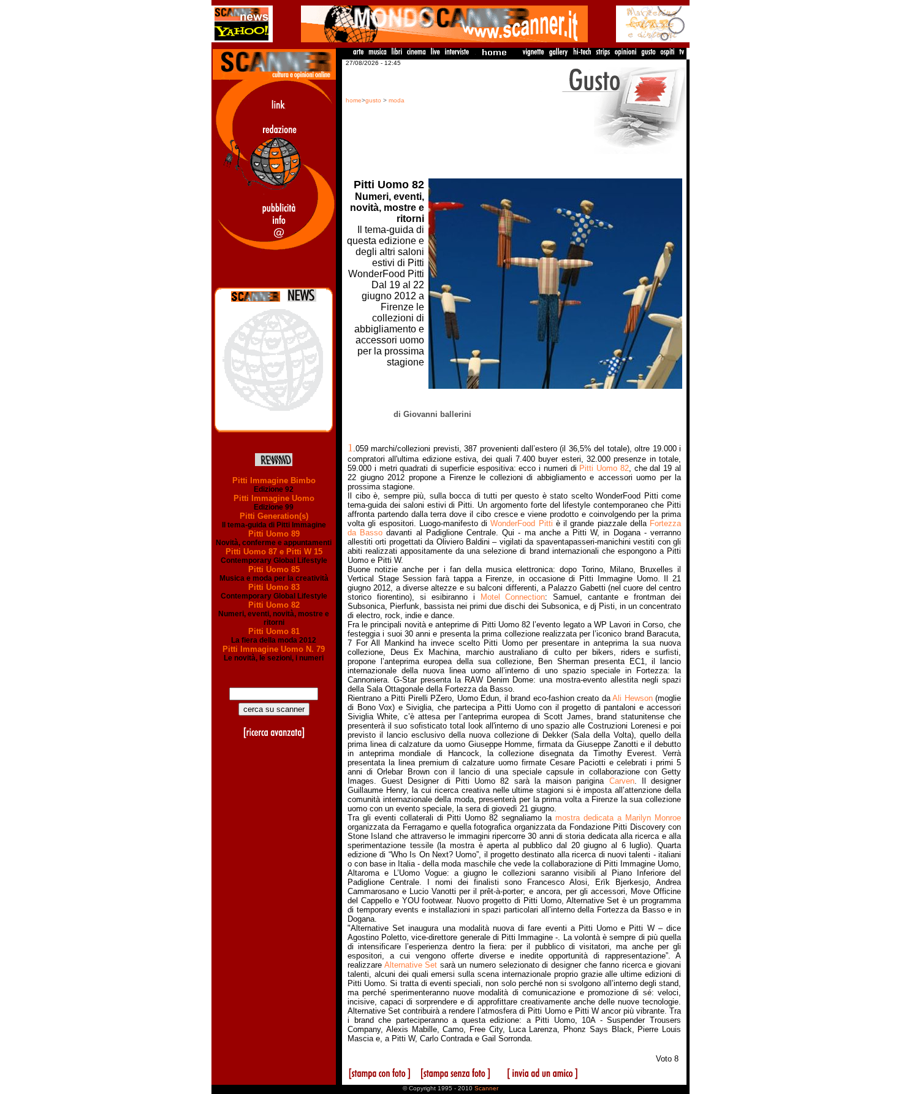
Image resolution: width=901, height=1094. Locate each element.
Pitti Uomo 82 (274, 605)
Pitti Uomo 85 (274, 569)
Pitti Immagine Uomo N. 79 (273, 649)
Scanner (486, 1088)
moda (397, 100)
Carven (621, 781)
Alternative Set (411, 965)
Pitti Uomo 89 (274, 533)
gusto (373, 100)
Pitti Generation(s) (274, 516)
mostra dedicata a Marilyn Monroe (618, 817)
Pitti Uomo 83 (274, 587)
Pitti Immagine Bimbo (274, 480)
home (354, 100)
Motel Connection (513, 597)
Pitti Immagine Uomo (274, 498)
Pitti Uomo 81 (274, 631)
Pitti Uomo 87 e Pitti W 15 (274, 551)
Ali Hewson (632, 698)
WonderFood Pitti (521, 523)
